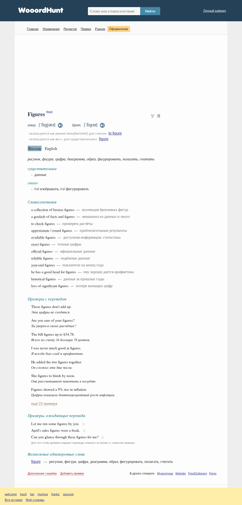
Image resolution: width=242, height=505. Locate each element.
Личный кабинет (214, 11)
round (56, 230)
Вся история (13, 500)
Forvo (212, 473)
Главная (33, 29)
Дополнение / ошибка (42, 473)
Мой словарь (35, 500)
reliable (36, 257)
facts (53, 216)
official (36, 251)
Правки (86, 29)
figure (49, 111)
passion (68, 494)
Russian (34, 148)
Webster (180, 473)
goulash (39, 216)
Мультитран (165, 473)
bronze (58, 209)
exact (35, 244)
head (56, 271)
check (39, 223)
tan (32, 494)
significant (49, 285)
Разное (100, 29)
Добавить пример (72, 473)
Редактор (70, 29)
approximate (40, 230)
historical (38, 278)
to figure (115, 133)
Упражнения (51, 29)
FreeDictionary (197, 473)
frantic (55, 494)
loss (34, 285)
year (34, 264)
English (51, 148)
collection (41, 209)
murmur (43, 494)
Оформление (118, 29)
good (48, 271)
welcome (11, 494)
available (37, 237)
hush (23, 494)
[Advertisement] (123, 72)
